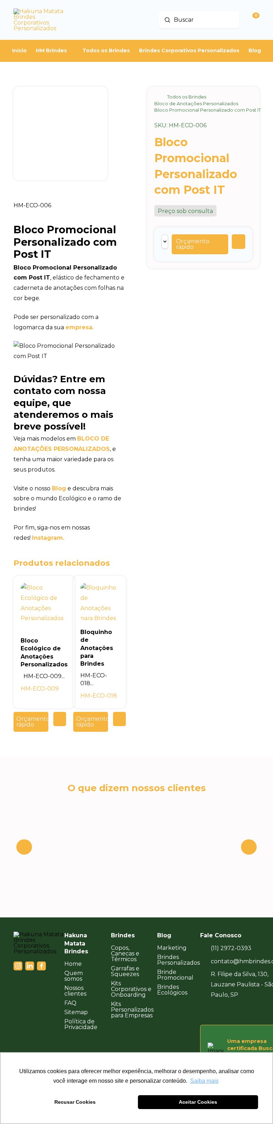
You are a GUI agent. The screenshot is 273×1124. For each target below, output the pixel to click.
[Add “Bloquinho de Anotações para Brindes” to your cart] (119, 719)
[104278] (238, 241)
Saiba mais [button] (204, 1081)
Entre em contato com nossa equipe (60, 390)
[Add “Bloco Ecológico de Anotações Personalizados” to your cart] (59, 719)
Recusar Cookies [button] (75, 1102)
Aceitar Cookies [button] (198, 1102)
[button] (200, 244)
